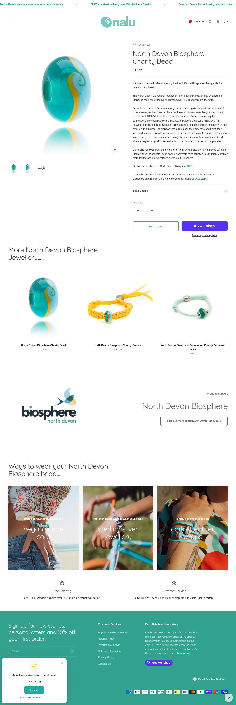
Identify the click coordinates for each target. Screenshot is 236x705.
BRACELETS (199, 178)
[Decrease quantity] (138, 210)
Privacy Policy (106, 657)
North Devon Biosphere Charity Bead (43, 345)
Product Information (109, 644)
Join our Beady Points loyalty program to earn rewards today (196, 4)
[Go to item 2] (27, 169)
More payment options (204, 235)
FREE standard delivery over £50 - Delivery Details (101, 4)
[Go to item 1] (13, 169)
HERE (190, 166)
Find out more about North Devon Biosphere (194, 420)
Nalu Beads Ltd (141, 44)
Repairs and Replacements (113, 632)
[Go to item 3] (41, 169)
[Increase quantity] (152, 210)
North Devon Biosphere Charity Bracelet (118, 345)
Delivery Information (109, 651)
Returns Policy (106, 638)
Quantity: (138, 202)
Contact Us (104, 663)
